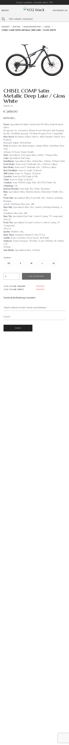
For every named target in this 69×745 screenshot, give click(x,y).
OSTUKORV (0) (60, 10)
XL (54, 263)
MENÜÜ (5, 10)
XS (9, 263)
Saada (18, 328)
